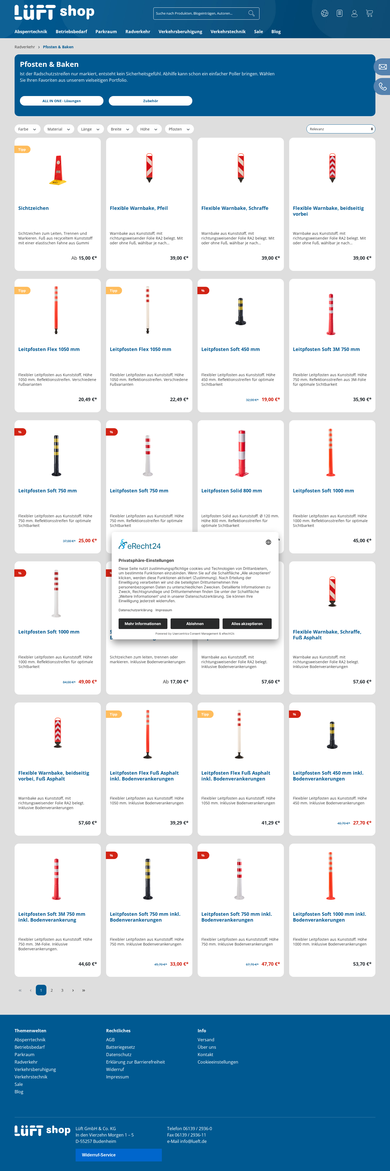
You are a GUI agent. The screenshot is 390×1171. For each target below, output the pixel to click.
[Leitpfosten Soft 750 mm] (57, 450)
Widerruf (115, 1069)
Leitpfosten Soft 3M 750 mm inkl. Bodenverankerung (51, 917)
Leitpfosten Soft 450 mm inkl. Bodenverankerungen (328, 776)
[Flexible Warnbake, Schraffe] (240, 167)
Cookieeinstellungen (218, 1062)
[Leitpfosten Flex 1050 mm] (57, 309)
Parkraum (24, 1054)
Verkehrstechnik (31, 1077)
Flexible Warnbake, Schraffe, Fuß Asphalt (327, 635)
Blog (19, 1092)
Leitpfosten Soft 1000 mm (323, 491)
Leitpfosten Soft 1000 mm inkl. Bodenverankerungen (329, 917)
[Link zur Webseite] (325, 13)
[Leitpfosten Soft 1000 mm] (332, 450)
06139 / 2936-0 (197, 1128)
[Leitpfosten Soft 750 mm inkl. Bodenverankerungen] (149, 873)
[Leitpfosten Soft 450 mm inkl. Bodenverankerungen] (332, 732)
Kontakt (205, 1054)
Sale (19, 1084)
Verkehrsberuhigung (35, 1069)
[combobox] (198, 13)
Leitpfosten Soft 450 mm (230, 349)
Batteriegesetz (120, 1047)
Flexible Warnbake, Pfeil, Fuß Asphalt (236, 635)
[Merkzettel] (339, 13)
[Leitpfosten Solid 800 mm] (240, 450)
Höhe (145, 129)
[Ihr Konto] (354, 13)
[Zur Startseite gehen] (54, 12)
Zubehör (150, 100)
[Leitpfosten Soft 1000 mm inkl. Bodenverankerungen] (332, 873)
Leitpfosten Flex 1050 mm (49, 349)
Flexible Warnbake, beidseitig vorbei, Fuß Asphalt (53, 776)
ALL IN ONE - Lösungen (61, 100)
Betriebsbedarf (30, 1047)
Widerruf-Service (99, 1155)
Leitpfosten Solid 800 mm (231, 491)
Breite (117, 129)
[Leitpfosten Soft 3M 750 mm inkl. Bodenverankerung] (57, 873)
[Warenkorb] (369, 13)
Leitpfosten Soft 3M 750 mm (326, 349)
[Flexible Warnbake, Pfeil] (149, 167)
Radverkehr (26, 1062)
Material (55, 129)
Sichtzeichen (33, 208)
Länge (87, 129)
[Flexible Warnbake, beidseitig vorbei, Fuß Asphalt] (57, 732)
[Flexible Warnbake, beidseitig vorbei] (332, 167)
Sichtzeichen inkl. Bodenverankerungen (136, 635)
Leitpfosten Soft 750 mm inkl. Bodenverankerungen (145, 917)
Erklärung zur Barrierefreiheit (135, 1062)
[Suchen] (251, 13)
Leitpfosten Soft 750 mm (47, 491)
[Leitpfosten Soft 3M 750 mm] (332, 309)
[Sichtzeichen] (57, 167)
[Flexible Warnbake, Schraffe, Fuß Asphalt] (332, 591)
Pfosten (176, 129)
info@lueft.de (193, 1141)
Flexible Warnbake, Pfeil (139, 208)
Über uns (207, 1047)
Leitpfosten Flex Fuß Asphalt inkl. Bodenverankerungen (144, 776)
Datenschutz (119, 1054)
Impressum (117, 1077)
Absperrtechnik (30, 1040)
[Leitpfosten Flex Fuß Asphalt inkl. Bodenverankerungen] (149, 732)
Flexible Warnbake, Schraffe (234, 208)
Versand (206, 1040)
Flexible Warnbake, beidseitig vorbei (328, 211)
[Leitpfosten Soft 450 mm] (240, 309)
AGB (110, 1040)
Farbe (23, 129)
